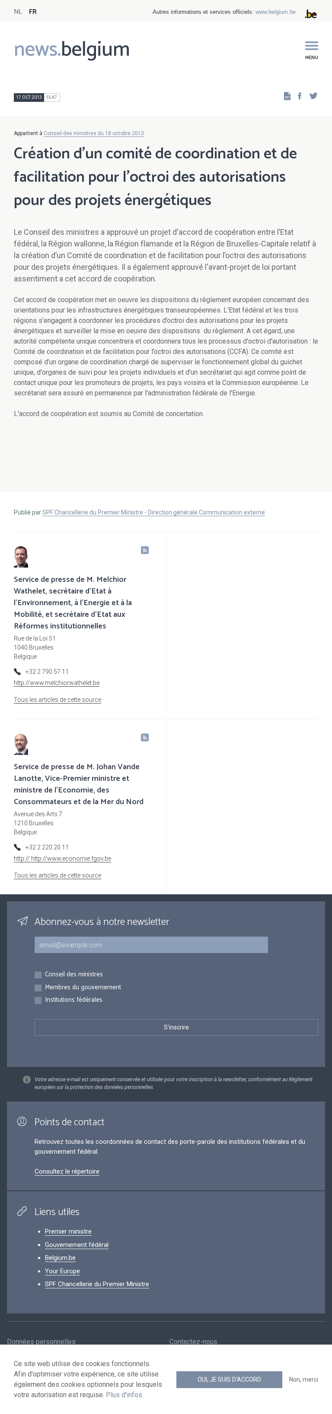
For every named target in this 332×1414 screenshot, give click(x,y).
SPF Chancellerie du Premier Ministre (97, 1284)
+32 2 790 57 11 (47, 671)
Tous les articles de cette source (57, 699)
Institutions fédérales (73, 1000)
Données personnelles (41, 1342)
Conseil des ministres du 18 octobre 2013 (94, 133)
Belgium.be (60, 1258)
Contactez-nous (193, 1342)
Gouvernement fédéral (77, 1245)
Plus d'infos (124, 1395)
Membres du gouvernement (83, 988)
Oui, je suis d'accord (229, 1379)
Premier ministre (68, 1231)
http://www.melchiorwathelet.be (56, 682)
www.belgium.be (275, 12)
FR (33, 12)
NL (18, 12)
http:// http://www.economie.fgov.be (62, 858)
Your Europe (62, 1271)
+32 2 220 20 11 (47, 847)
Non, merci (303, 1379)
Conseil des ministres (74, 975)
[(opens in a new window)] (296, 95)
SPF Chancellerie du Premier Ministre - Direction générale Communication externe (153, 512)
